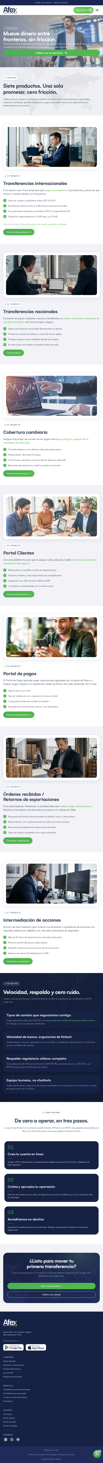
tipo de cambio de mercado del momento (74, 1020)
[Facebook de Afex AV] (18, 1439)
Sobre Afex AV (9, 1361)
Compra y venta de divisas (15, 1397)
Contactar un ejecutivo (18, 961)
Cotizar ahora (14, 352)
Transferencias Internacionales (16, 1389)
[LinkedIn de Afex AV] (5, 1439)
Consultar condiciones (18, 840)
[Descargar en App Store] (36, 1347)
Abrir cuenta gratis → (51, 1286)
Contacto (7, 1414)
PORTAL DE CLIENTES (43, 2)
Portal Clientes (9, 1422)
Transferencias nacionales (14, 1393)
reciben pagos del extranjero (75, 806)
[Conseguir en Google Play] (13, 1347)
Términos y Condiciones (13, 1365)
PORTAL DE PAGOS (61, 2)
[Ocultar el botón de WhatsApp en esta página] (99, 1451)
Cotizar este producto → (19, 232)
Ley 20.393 (8, 1373)
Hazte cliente (9, 1418)
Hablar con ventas (51, 1294)
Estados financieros (12, 1369)
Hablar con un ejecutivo (49, 52)
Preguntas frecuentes (12, 1376)
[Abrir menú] (97, 10)
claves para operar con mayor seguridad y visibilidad (43, 224)
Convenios (8, 1401)
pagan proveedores (56, 190)
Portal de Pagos (10, 1426)
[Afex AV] (10, 10)
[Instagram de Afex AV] (11, 1439)
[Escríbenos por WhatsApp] (97, 1454)
